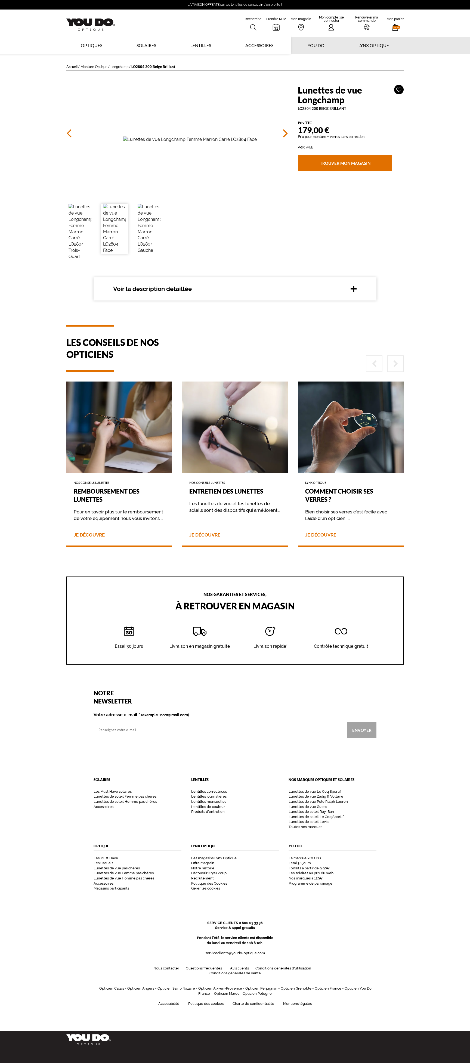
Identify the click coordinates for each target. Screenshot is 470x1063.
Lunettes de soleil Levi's (309, 822)
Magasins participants (111, 888)
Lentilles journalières (209, 796)
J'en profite (272, 5)
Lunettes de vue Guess (308, 807)
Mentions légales (297, 1004)
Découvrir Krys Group (209, 873)
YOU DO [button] (316, 45)
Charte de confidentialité (253, 1004)
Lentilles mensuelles (208, 801)
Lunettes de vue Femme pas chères (124, 873)
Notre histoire (202, 868)
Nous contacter (166, 968)
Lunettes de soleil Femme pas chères (125, 796)
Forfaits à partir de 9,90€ (309, 868)
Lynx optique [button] (373, 45)
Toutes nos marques (305, 827)
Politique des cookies (206, 1004)
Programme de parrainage (310, 883)
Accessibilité (168, 1004)
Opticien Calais (111, 988)
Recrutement (202, 878)
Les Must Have (106, 858)
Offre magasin (202, 863)
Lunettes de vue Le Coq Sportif (315, 791)
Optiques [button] (91, 45)
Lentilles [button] (200, 45)
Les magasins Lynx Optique (214, 858)
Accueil (72, 66)
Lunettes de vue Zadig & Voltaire (316, 796)
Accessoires (259, 45)
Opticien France (328, 988)
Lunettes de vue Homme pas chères (124, 878)
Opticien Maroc (226, 993)
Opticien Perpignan (261, 988)
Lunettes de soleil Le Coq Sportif (316, 817)
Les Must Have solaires (113, 791)
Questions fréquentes (204, 968)
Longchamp (119, 66)
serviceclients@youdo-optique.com (235, 953)
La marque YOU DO (305, 858)
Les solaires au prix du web (311, 873)
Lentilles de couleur (208, 807)
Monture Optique (94, 66)
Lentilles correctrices (209, 791)
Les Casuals (103, 863)
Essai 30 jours (300, 863)
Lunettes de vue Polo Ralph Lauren (318, 801)
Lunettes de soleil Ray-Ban (311, 812)
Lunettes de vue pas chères (117, 868)
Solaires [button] (146, 45)
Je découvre (89, 535)
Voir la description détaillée (152, 288)
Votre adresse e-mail (141, 715)
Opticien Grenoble (296, 988)
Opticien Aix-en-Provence (220, 988)
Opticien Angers (140, 988)
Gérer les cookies (205, 888)
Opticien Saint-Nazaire (176, 988)
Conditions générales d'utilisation (283, 968)
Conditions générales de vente (235, 973)
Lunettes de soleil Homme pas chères (125, 801)
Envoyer (362, 729)
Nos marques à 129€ (306, 878)
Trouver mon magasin (345, 163)
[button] (395, 23)
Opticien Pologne (257, 993)
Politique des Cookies (209, 883)
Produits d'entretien (208, 812)
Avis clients (239, 968)
